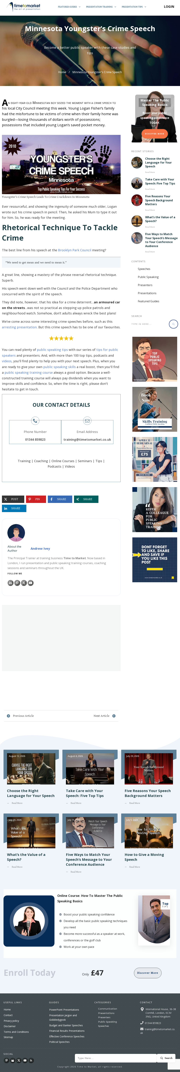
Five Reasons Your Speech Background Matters (159, 200)
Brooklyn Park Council (74, 250)
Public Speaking (148, 277)
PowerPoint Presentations (64, 1009)
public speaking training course (29, 372)
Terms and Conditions (16, 1031)
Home (7, 1009)
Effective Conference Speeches (66, 1036)
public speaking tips (52, 349)
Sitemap (8, 1037)
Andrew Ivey (40, 548)
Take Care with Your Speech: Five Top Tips (160, 181)
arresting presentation (19, 327)
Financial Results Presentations (67, 1030)
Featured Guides (148, 301)
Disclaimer (10, 1026)
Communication (107, 1008)
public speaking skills (59, 367)
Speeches (144, 269)
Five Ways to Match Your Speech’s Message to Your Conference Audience (161, 240)
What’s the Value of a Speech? (31, 846)
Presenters (145, 285)
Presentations (147, 293)
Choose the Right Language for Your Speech (158, 162)
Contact (8, 1015)
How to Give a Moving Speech (148, 846)
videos (7, 361)
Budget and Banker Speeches (66, 1025)
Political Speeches (59, 1042)
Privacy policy (11, 1020)
